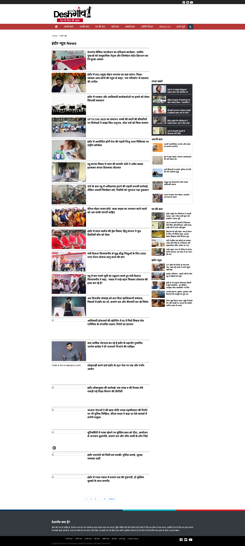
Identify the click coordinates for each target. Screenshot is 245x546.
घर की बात (100, 26)
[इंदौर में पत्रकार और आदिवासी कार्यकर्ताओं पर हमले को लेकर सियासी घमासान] (69, 104)
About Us (164, 26)
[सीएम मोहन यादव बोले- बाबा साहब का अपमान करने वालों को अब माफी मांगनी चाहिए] (69, 216)
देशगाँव (114, 538)
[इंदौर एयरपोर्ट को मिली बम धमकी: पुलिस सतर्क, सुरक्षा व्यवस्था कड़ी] (69, 462)
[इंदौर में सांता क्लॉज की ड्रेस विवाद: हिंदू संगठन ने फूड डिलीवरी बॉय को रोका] (69, 239)
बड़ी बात (115, 26)
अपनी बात (68, 26)
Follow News (133, 538)
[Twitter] (187, 2)
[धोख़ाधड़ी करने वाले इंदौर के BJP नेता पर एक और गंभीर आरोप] (66, 365)
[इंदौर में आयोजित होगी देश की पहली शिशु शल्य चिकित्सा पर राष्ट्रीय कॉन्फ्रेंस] (69, 149)
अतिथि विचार (147, 26)
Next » (112, 499)
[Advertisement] (172, 60)
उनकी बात (84, 26)
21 (105, 499)
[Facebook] (184, 2)
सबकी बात (130, 26)
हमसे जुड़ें (181, 26)
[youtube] (191, 2)
